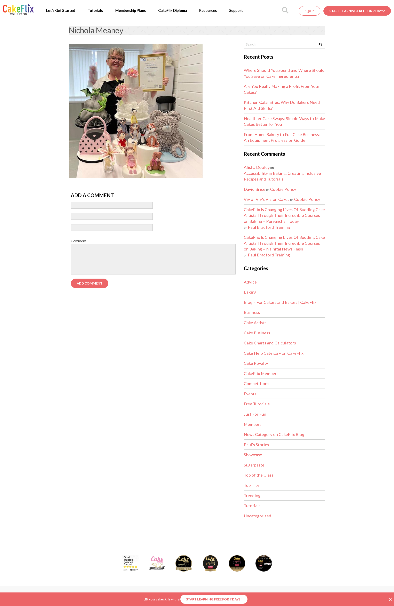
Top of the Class (258, 474)
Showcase (253, 454)
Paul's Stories (256, 444)
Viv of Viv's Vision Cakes (266, 199)
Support (236, 10)
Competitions (256, 383)
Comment (79, 241)
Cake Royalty (256, 363)
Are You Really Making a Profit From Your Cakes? (282, 89)
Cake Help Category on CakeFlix (274, 353)
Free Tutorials (257, 403)
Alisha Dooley (257, 167)
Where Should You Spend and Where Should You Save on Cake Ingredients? (284, 73)
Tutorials (95, 10)
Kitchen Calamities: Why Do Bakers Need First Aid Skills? (282, 105)
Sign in (309, 11)
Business (252, 312)
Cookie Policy (283, 189)
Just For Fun (255, 414)
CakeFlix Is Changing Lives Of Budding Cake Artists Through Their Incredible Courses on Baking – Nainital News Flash (284, 243)
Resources (208, 10)
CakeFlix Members (261, 373)
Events (250, 393)
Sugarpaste (254, 464)
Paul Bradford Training (269, 227)
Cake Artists (255, 322)
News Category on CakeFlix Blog (274, 434)
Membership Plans (130, 10)
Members (252, 424)
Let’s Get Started (60, 10)
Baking (250, 291)
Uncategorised (257, 515)
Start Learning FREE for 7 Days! (357, 11)
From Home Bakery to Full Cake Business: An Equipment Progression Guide (282, 137)
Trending (252, 495)
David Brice (254, 189)
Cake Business (257, 332)
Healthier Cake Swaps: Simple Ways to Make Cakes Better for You (284, 121)
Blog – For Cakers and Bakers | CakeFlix (280, 302)
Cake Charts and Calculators (270, 342)
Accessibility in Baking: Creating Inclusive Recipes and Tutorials (282, 176)
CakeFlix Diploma (172, 10)
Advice (250, 281)
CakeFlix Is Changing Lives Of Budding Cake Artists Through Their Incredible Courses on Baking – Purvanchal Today (284, 215)
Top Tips (252, 485)
